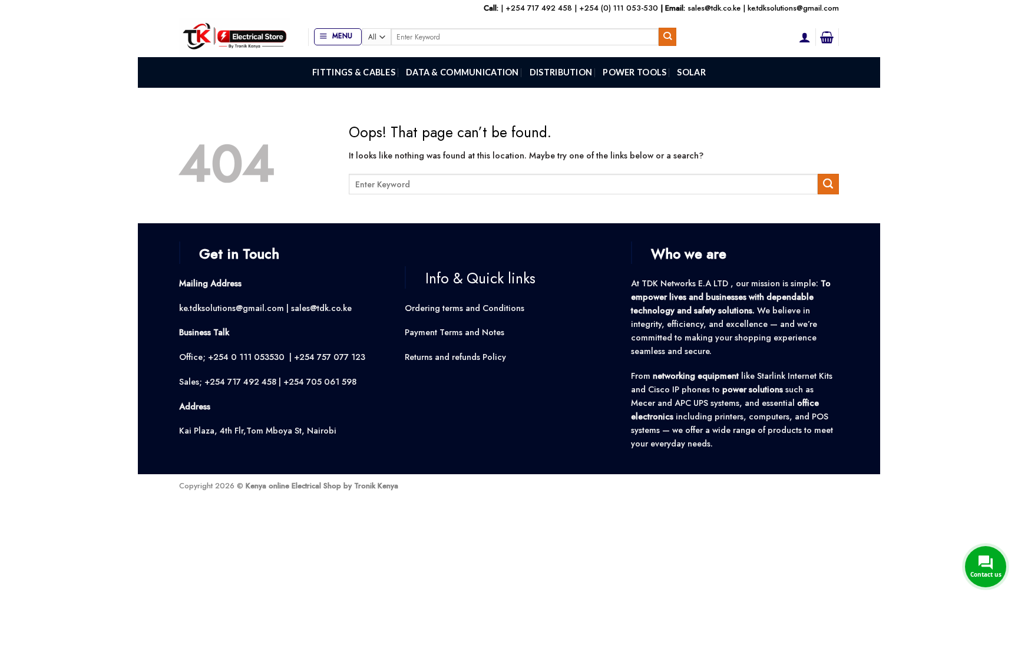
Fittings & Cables (353, 72)
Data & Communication (462, 72)
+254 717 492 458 (538, 8)
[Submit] (668, 37)
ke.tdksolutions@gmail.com (793, 8)
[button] (338, 36)
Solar (691, 72)
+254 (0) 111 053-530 (618, 8)
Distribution (561, 72)
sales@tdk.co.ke (714, 8)
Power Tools (634, 72)
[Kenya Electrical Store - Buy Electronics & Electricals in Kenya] (234, 36)
